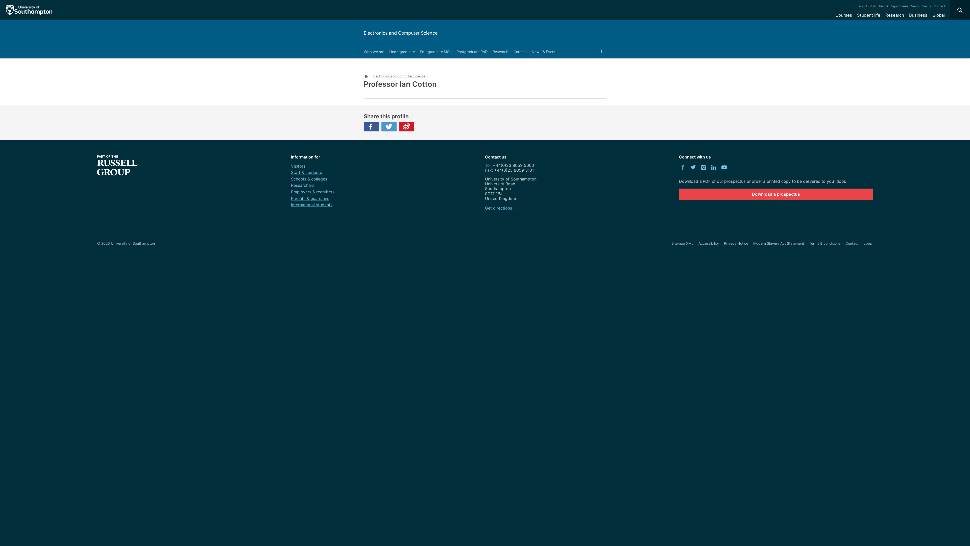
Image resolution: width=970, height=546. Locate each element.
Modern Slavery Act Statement (778, 243)
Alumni (883, 6)
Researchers (302, 185)
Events (926, 6)
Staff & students (306, 172)
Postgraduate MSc (435, 52)
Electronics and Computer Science (401, 33)
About (863, 6)
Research (894, 15)
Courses (843, 15)
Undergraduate (402, 52)
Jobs (868, 243)
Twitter (389, 126)
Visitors (298, 166)
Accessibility (708, 243)
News (915, 6)
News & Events (544, 52)
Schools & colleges (309, 178)
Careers (520, 52)
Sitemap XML (682, 243)
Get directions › (500, 208)
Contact (939, 6)
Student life (868, 15)
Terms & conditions (824, 243)
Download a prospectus (776, 194)
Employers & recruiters (312, 191)
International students (311, 204)
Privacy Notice (736, 243)
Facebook (371, 126)
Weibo (406, 126)
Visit (873, 6)
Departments (899, 6)
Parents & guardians (310, 198)
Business (918, 15)
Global (938, 15)
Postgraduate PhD (472, 52)
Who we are (374, 52)
